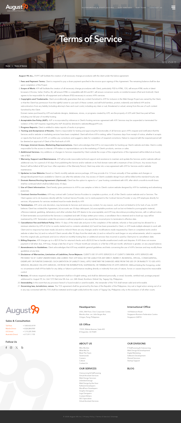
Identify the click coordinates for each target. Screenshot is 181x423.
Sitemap (114, 417)
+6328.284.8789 (29, 329)
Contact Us (156, 7)
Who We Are (84, 348)
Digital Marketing (134, 353)
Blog (130, 369)
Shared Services (133, 358)
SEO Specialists (85, 399)
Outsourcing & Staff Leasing (98, 7)
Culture (82, 361)
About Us (85, 344)
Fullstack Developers (87, 386)
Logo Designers (85, 393)
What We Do (84, 350)
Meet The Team (85, 353)
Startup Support (133, 361)
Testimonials (84, 356)
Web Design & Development (138, 350)
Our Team (141, 7)
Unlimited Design (86, 381)
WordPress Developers (88, 388)
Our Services (125, 7)
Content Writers (85, 396)
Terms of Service (103, 417)
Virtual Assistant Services (89, 376)
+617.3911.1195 (29, 334)
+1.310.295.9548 (29, 331)
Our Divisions (136, 344)
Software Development (136, 356)
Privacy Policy (89, 417)
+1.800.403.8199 (29, 326)
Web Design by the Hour (88, 383)
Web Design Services (87, 378)
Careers (82, 358)
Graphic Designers (86, 391)
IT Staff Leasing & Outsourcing (139, 348)
